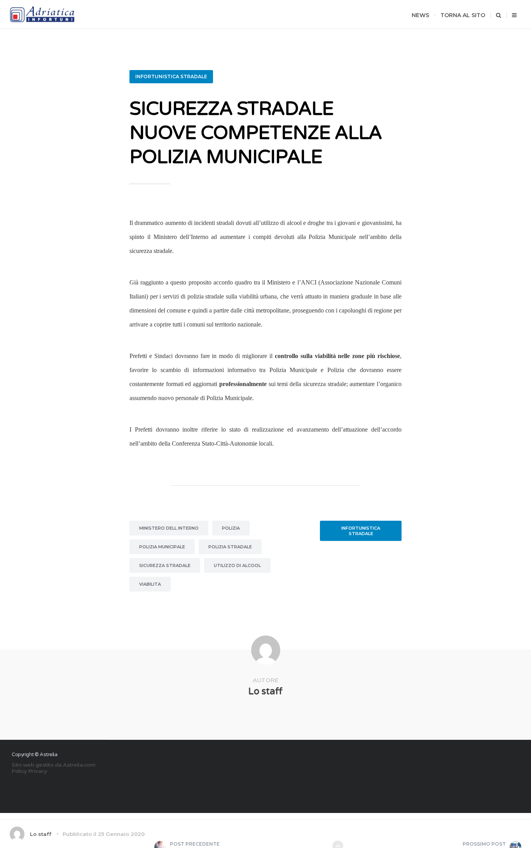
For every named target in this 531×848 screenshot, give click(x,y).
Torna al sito (462, 15)
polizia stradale (230, 547)
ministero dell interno (169, 528)
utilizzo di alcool (237, 565)
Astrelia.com (79, 765)
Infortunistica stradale (171, 76)
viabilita (150, 584)
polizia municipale (162, 547)
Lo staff (265, 691)
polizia (231, 528)
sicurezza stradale (164, 565)
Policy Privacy (29, 771)
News (420, 15)
